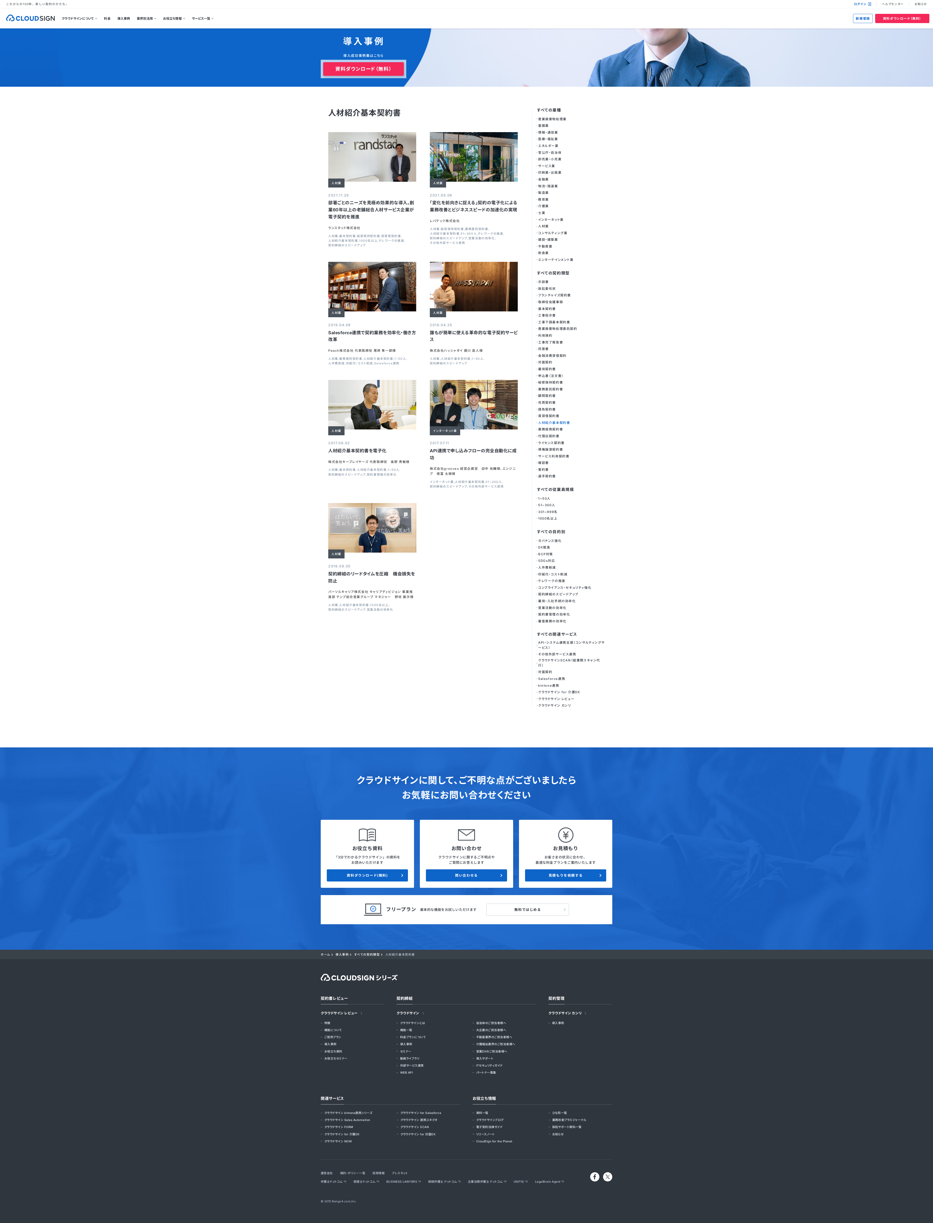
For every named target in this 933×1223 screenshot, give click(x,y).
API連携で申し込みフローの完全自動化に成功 (473, 454)
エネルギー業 (548, 146)
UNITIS (519, 1181)
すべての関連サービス (557, 634)
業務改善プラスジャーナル (569, 1120)
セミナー (405, 1051)
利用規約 (545, 335)
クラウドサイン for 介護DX (559, 692)
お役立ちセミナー (335, 1058)
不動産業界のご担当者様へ (494, 1037)
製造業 (543, 193)
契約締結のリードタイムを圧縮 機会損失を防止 (371, 577)
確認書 (543, 463)
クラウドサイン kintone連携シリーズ (348, 1113)
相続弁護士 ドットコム (442, 1181)
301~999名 (548, 512)
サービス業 (546, 166)
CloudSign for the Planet (494, 1141)
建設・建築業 (548, 239)
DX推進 (544, 547)
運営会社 (327, 1173)
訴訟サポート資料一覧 (567, 1127)
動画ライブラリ (409, 1058)
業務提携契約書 (550, 429)
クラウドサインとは (412, 1023)
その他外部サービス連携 (447, 243)
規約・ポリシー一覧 (352, 1173)
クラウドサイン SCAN (414, 1127)
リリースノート (485, 1134)
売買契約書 (547, 402)
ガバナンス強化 (550, 541)
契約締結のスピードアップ (347, 245)
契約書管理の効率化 (382, 474)
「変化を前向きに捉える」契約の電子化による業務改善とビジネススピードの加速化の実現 (473, 206)
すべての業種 (549, 110)
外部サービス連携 (412, 1065)
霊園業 (543, 126)
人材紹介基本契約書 (343, 240)
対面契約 (545, 362)
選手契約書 (547, 476)
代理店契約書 (549, 436)
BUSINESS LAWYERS (401, 1181)
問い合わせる (466, 875)
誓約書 (543, 469)
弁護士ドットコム (332, 1181)
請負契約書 (547, 409)
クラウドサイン (408, 1013)
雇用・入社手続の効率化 (557, 601)
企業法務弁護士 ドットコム (485, 1181)
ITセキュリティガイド (489, 1065)
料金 (107, 18)
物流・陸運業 (548, 186)
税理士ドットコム (364, 1181)
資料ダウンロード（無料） (902, 18)
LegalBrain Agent (548, 1181)
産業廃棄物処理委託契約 (557, 329)
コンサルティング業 (552, 233)
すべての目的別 (551, 531)
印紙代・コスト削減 (359, 363)
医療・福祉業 (548, 139)
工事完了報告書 (550, 342)
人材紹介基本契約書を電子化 (357, 450)
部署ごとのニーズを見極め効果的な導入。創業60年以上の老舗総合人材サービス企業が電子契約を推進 (371, 209)
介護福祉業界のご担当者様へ (495, 1044)
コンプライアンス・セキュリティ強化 (564, 588)
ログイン (860, 4)
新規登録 (863, 18)
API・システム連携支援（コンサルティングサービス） (571, 645)
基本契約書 (347, 236)
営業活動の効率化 (481, 238)
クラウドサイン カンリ (554, 705)
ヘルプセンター (893, 4)
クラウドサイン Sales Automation (347, 1120)
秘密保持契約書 (368, 236)
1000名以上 (368, 240)
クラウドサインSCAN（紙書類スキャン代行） (569, 662)
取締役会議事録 (550, 302)
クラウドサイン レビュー (556, 699)
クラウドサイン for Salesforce (420, 1113)
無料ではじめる (527, 909)
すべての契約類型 (553, 273)
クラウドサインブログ (490, 1120)
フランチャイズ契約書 (554, 295)
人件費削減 (336, 363)
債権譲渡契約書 (550, 449)
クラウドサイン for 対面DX (418, 1134)
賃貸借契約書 (391, 236)
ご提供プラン (332, 1037)
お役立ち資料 (333, 1051)
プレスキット (400, 1173)
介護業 (543, 206)
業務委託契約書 (476, 229)
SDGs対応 (546, 561)
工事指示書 (547, 315)
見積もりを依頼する (566, 875)
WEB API (406, 1072)
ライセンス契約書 (551, 443)
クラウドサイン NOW (338, 1141)
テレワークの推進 (391, 240)
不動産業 (545, 246)
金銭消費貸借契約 (552, 356)
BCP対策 (545, 554)
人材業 (333, 236)
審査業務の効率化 (552, 621)
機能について (333, 1030)
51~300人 (469, 233)
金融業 (543, 179)
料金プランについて (413, 1037)
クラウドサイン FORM (338, 1127)
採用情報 (378, 1173)
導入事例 (123, 18)
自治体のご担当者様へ (491, 1023)
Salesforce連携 (386, 363)
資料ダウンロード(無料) (367, 875)
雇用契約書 (547, 369)
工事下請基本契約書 (554, 322)
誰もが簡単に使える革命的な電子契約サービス (474, 336)
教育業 (543, 199)
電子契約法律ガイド (489, 1127)
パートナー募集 (486, 1072)
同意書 (543, 349)
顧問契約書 (547, 396)
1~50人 (400, 358)
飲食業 (543, 253)
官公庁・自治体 (550, 152)
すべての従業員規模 (555, 489)
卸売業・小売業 (550, 159)
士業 (541, 213)
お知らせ (921, 4)
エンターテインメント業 (556, 260)
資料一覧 (482, 1113)
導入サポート (484, 1058)
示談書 (543, 282)
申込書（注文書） (551, 376)
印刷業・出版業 (550, 172)
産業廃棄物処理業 (552, 119)
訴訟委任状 (547, 289)
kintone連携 (548, 685)
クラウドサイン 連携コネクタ (418, 1120)
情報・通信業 (548, 132)
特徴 (327, 1023)
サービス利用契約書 (553, 456)
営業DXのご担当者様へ (491, 1051)
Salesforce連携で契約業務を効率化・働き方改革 (372, 336)
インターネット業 (442, 482)
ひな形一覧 (559, 1113)
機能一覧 (406, 1030)
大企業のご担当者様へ (491, 1030)
